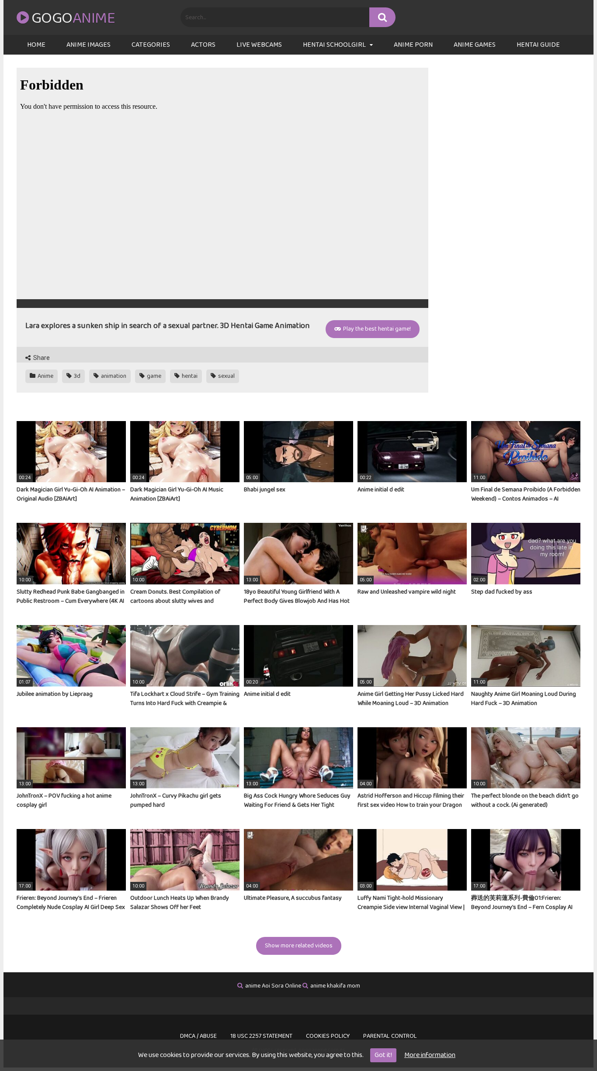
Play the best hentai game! (376, 329)
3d (76, 376)
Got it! (383, 1055)
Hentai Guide (538, 44)
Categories (151, 44)
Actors (203, 44)
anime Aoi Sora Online (273, 986)
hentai (189, 376)
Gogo (73, 18)
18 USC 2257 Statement (261, 1036)
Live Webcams (259, 44)
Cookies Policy (328, 1036)
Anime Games (475, 44)
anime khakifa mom (335, 986)
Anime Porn (413, 44)
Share (41, 357)
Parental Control (390, 1036)
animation (113, 376)
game (153, 376)
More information (429, 1055)
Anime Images (88, 44)
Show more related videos (299, 945)
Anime (44, 376)
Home (36, 44)
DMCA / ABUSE (198, 1036)
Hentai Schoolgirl (334, 44)
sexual (226, 376)
